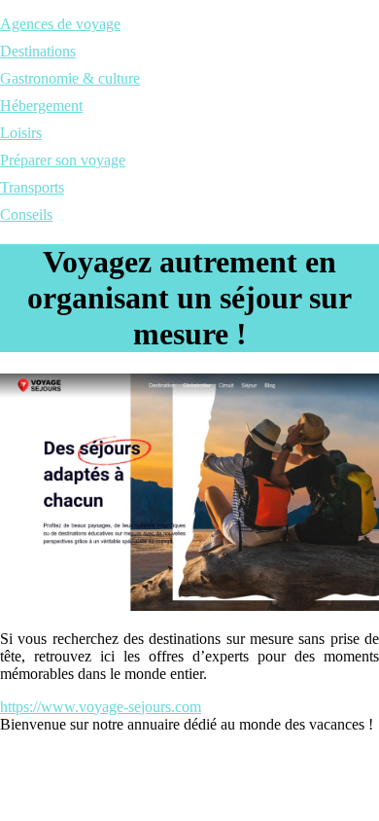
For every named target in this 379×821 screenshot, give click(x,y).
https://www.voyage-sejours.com (100, 706)
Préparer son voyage (62, 160)
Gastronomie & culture (70, 78)
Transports (32, 187)
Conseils (26, 214)
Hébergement (41, 105)
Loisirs (21, 133)
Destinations (38, 51)
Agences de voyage (60, 24)
